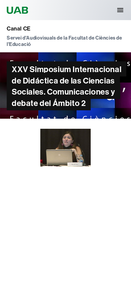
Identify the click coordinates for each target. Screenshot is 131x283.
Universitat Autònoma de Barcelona (18, 10)
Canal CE (19, 28)
